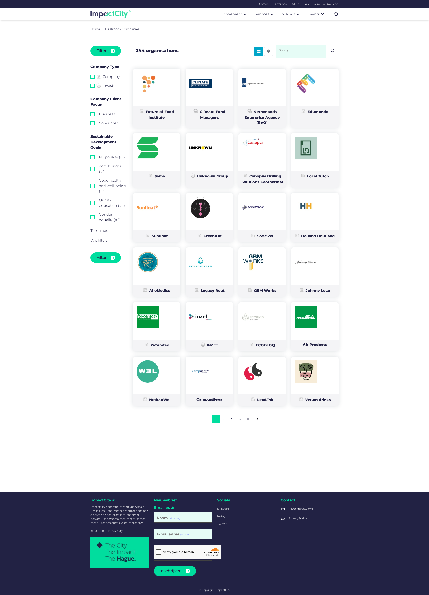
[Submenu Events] (322, 14)
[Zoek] (332, 51)
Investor (110, 85)
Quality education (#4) (112, 203)
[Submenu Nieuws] (298, 14)
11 (248, 419)
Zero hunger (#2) (110, 169)
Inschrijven (171, 570)
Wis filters (99, 240)
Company (111, 77)
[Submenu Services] (272, 14)
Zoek (283, 51)
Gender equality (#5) (109, 217)
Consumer (108, 123)
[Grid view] (258, 51)
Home (95, 29)
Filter (101, 50)
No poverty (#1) (112, 157)
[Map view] (268, 51)
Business (107, 114)
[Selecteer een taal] (336, 4)
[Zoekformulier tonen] (336, 14)
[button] (108, 230)
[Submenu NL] (298, 4)
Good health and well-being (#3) (112, 185)
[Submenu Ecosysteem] (245, 14)
